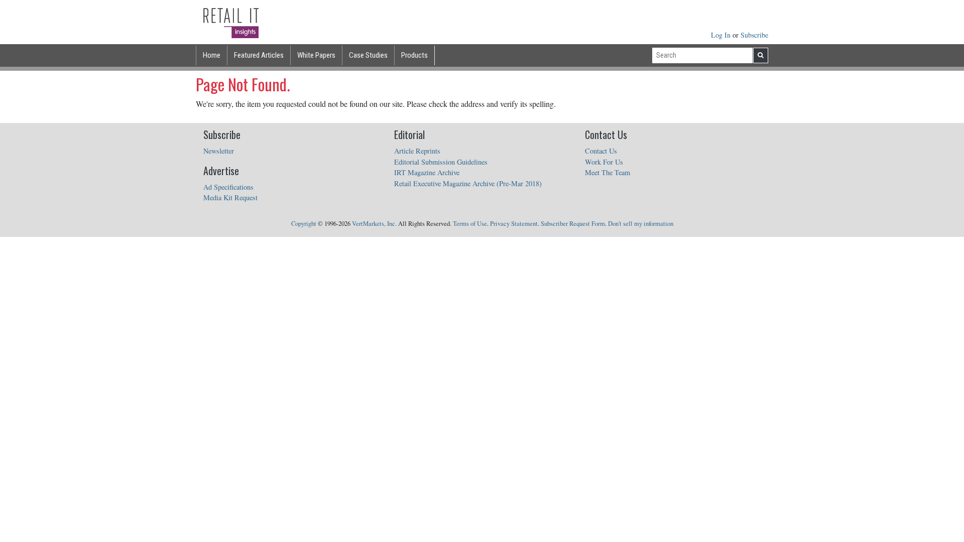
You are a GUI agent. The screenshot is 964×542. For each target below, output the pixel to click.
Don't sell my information (640, 223)
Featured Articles (259, 55)
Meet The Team (607, 172)
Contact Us (601, 151)
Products (414, 55)
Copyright (303, 223)
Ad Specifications (228, 187)
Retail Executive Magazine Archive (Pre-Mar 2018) (468, 183)
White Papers (316, 55)
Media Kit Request (230, 197)
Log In (722, 35)
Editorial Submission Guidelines (441, 162)
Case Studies (368, 55)
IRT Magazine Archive (426, 172)
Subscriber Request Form (573, 223)
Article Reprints (417, 151)
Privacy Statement (514, 223)
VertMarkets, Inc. (374, 223)
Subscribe (754, 35)
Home (211, 55)
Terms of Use (470, 223)
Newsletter (218, 151)
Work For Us (604, 162)
